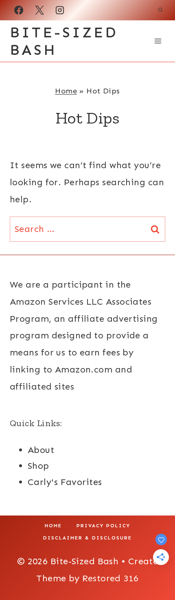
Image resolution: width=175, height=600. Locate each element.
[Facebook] (19, 10)
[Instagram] (60, 10)
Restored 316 (110, 578)
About (41, 449)
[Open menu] (157, 41)
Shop (38, 465)
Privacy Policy (103, 526)
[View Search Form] (160, 10)
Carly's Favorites (65, 482)
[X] (39, 10)
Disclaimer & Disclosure (87, 538)
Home (66, 90)
